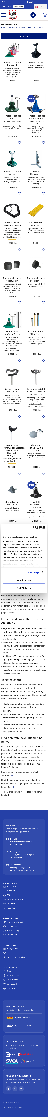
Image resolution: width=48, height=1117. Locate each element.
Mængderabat (12, 949)
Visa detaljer (34, 572)
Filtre (25, 36)
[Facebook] (8, 1088)
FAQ (9, 895)
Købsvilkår (11, 908)
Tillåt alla (24, 580)
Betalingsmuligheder (14, 926)
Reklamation (12, 904)
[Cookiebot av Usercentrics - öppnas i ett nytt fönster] (34, 527)
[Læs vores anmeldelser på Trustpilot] (21, 1088)
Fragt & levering (13, 931)
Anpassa (22, 588)
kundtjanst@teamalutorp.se (21, 842)
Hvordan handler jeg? (15, 922)
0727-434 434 (16, 844)
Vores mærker (12, 980)
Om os (9, 971)
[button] (3, 15)
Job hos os (11, 988)
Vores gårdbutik (13, 975)
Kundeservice (12, 886)
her (12, 775)
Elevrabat (10, 953)
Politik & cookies (13, 935)
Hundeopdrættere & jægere (17, 957)
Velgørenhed (12, 984)
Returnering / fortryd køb (16, 899)
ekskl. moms (18, 7)
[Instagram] (14, 1088)
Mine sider (11, 891)
